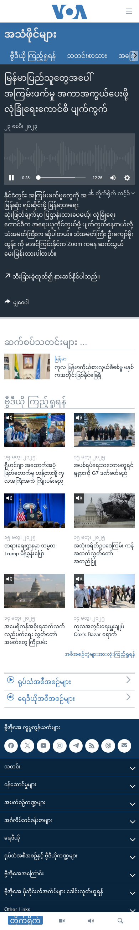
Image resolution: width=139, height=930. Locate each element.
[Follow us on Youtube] (43, 746)
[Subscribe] (124, 746)
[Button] (17, 304)
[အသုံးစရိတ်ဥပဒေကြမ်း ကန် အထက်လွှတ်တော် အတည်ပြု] (104, 510)
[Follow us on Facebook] (11, 746)
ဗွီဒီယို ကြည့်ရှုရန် (33, 55)
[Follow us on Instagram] (59, 746)
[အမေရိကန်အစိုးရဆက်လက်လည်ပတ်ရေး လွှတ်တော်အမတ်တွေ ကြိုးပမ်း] (34, 591)
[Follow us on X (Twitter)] (27, 746)
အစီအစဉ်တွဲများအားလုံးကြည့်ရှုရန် (100, 654)
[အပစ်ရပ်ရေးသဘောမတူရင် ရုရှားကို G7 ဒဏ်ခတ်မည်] (104, 430)
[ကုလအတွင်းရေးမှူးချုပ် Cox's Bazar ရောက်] (104, 591)
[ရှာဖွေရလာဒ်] (120, 921)
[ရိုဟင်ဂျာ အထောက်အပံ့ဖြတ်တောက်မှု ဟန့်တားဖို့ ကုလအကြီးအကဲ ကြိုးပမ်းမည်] (34, 430)
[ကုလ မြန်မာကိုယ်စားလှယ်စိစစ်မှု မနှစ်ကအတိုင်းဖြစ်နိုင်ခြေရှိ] (27, 366)
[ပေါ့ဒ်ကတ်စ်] (108, 746)
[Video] (61, 921)
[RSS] (92, 746)
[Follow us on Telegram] (76, 746)
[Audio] (91, 921)
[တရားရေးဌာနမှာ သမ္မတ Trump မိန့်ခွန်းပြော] (34, 510)
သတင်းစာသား (87, 55)
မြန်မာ (61, 358)
